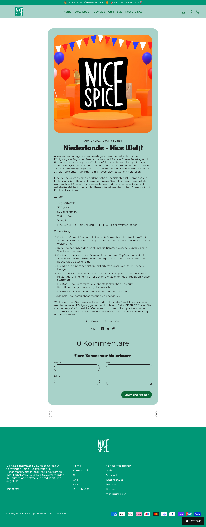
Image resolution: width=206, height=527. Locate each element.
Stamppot (135, 177)
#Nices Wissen (113, 321)
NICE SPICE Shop (25, 513)
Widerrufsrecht (116, 493)
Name (57, 362)
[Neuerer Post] (155, 414)
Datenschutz (114, 479)
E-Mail (57, 376)
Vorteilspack (82, 11)
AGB (109, 470)
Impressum (113, 484)
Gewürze (99, 11)
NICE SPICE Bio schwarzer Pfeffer (115, 224)
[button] (190, 11)
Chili (111, 11)
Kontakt (111, 489)
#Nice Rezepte (92, 321)
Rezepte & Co (134, 11)
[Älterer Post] (50, 414)
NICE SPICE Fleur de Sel (72, 224)
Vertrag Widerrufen (118, 465)
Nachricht (111, 362)
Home (67, 11)
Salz (119, 11)
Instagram (13, 488)
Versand (111, 475)
